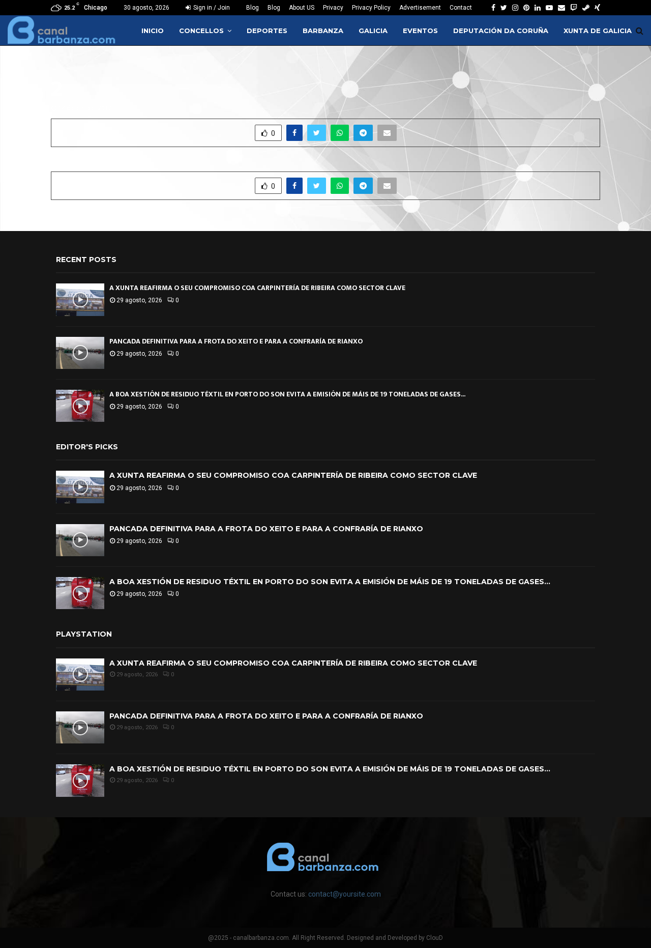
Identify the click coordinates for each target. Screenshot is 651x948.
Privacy (333, 7)
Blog (252, 7)
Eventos (420, 30)
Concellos (201, 30)
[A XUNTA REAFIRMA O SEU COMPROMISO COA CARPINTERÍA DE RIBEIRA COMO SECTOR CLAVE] (80, 299)
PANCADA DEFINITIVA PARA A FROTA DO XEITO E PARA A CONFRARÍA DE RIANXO (236, 341)
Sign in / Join (211, 7)
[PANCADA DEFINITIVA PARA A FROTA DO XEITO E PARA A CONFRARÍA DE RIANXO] (80, 353)
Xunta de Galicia (598, 30)
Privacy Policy (371, 7)
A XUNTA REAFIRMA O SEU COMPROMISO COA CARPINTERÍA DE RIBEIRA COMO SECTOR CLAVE (257, 288)
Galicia (373, 30)
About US (301, 7)
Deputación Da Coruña (500, 30)
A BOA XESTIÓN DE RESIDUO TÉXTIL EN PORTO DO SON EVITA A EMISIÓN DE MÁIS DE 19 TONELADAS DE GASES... (287, 394)
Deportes (267, 30)
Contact (461, 7)
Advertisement (420, 7)
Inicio (152, 30)
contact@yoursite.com (344, 894)
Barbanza (323, 30)
